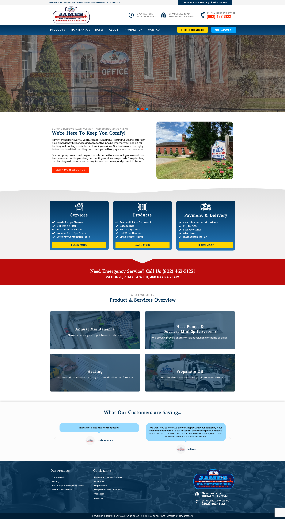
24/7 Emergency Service (221, 13)
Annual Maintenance (62, 489)
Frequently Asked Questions (108, 489)
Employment (100, 485)
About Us (98, 498)
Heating (55, 481)
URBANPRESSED (186, 516)
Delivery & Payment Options (108, 477)
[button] (138, 109)
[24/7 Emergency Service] (203, 15)
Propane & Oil (58, 477)
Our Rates (99, 481)
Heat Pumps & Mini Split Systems (68, 485)
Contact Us (100, 493)
